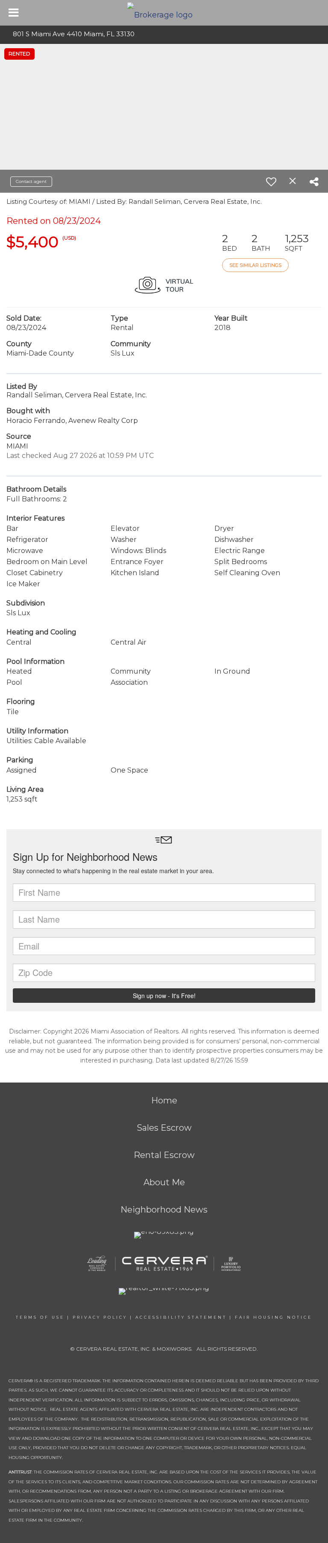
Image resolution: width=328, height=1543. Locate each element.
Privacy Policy (100, 1317)
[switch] (271, 182)
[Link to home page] (164, 13)
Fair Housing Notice (273, 1317)
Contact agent (31, 181)
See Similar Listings (255, 265)
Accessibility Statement (181, 1317)
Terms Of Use (40, 1317)
